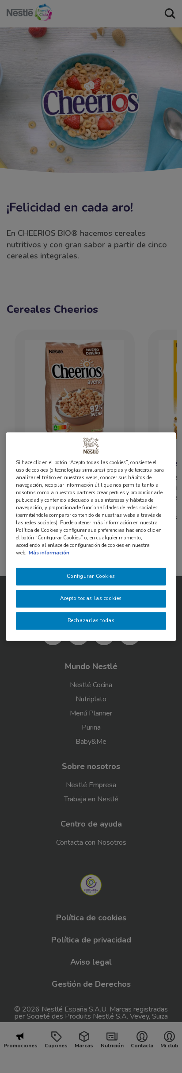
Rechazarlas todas (91, 620)
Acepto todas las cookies (91, 598)
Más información (49, 552)
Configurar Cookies (91, 576)
